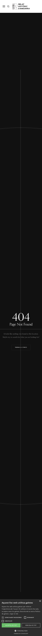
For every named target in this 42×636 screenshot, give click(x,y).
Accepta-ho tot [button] (11, 625)
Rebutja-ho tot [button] (31, 625)
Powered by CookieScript (21, 633)
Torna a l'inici (21, 347)
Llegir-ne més (14, 614)
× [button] (40, 601)
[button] (21, 631)
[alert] (21, 617)
